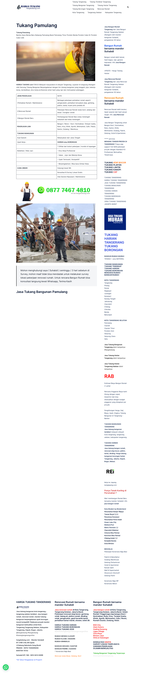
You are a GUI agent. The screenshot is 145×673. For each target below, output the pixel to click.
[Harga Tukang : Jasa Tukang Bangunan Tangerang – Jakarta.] (28, 7)
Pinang (106, 285)
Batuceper (108, 315)
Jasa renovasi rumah (63, 610)
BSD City (97, 625)
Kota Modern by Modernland (115, 509)
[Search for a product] (128, 7)
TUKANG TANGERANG (112, 177)
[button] (6, 667)
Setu (106, 339)
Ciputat (107, 326)
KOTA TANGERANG (111, 280)
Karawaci (107, 296)
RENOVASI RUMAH (112, 273)
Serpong (107, 334)
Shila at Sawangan (101, 638)
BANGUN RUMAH (111, 275)
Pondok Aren (109, 331)
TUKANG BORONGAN (113, 271)
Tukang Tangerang (79, 2)
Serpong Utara (109, 336)
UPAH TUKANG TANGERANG (115, 201)
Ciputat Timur (109, 328)
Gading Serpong (100, 629)
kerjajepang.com (110, 485)
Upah (111, 413)
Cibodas (107, 309)
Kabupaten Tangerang (113, 12)
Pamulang (108, 323)
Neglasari (107, 291)
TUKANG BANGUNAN (113, 264)
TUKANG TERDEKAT (113, 266)
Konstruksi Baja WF (111, 581)
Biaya (106, 413)
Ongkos (117, 413)
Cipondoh (108, 304)
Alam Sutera (98, 627)
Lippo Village (98, 631)
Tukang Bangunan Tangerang (83, 5)
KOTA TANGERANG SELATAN (115, 320)
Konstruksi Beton (110, 584)
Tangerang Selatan (95, 12)
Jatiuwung (108, 301)
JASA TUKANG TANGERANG (115, 183)
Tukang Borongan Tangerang (83, 9)
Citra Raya (97, 633)
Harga (117, 410)
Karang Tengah (110, 299)
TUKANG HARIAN (111, 268)
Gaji (121, 410)
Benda (106, 312)
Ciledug (107, 307)
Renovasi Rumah (103, 9)
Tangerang (108, 283)
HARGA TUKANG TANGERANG (115, 180)
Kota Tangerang (78, 12)
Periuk (106, 288)
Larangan (107, 293)
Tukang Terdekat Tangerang (100, 2)
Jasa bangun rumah (101, 610)
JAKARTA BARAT (110, 204)
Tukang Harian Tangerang (107, 5)
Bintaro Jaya (98, 636)
